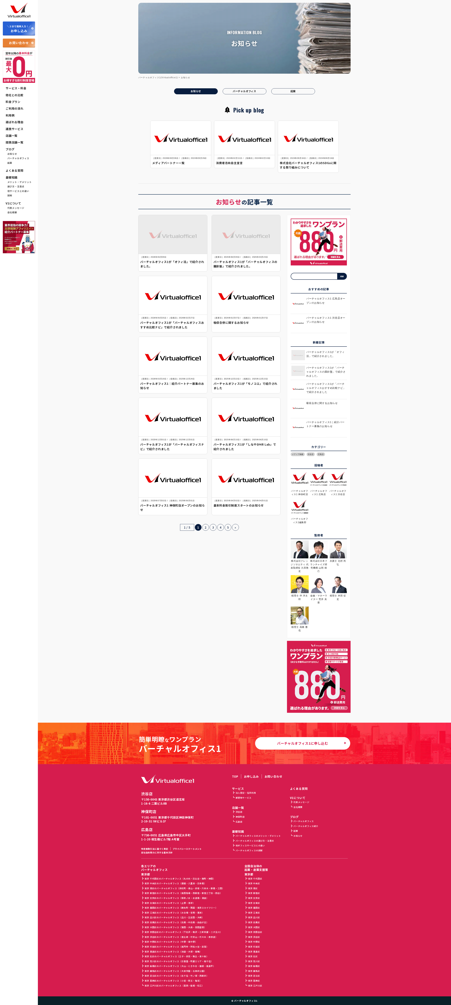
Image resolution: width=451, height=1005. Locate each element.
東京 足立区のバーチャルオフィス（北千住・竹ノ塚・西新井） (176, 975)
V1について (13, 203)
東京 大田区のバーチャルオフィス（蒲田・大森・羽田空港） (175, 927)
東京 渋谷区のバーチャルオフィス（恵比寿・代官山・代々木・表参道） (181, 936)
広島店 (321, 454)
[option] (181, 144)
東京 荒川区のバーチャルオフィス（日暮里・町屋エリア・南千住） (179, 961)
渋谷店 (310, 454)
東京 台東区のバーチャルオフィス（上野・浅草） (170, 902)
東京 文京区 (254, 897)
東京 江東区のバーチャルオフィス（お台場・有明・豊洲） (174, 912)
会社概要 (12, 212)
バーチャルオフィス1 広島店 (318, 493)
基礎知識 (11, 177)
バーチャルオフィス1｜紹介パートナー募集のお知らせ (325, 424)
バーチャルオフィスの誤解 (249, 850)
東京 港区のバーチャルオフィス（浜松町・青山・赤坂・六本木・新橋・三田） (184, 888)
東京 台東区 (254, 902)
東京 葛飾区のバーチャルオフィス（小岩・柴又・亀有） (173, 980)
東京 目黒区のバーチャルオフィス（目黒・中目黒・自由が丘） (176, 922)
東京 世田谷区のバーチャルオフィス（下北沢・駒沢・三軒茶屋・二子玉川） (183, 931)
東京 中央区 (254, 883)
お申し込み (19, 29)
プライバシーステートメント (187, 848)
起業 (9, 162)
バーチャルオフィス (18, 158)
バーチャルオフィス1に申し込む (302, 743)
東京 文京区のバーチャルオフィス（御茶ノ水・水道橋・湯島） (176, 897)
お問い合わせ (19, 43)
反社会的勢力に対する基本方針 (157, 852)
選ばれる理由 (14, 122)
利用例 (10, 115)
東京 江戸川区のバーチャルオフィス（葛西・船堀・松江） (174, 985)
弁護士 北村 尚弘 (338, 563)
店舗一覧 (11, 135)
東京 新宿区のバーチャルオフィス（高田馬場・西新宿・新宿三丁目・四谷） (183, 892)
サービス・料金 (16, 88)
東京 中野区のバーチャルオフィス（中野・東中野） (171, 941)
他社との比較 (14, 95)
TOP (235, 776)
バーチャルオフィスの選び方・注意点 (255, 840)
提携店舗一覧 (14, 142)
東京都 (249, 874)
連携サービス (14, 129)
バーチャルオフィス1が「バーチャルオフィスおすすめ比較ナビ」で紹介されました (325, 388)
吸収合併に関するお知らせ (322, 403)
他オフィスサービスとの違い (250, 845)
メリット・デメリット (19, 182)
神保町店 (148, 811)
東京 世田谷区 (255, 931)
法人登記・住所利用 (246, 792)
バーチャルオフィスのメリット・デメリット (258, 835)
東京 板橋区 (254, 965)
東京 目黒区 (254, 922)
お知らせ (12, 153)
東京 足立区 (254, 975)
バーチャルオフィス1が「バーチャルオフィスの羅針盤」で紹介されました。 (325, 371)
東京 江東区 (254, 912)
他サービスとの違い (18, 191)
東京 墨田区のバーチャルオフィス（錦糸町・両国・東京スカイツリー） (181, 907)
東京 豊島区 (254, 951)
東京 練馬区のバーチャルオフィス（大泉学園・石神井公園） (175, 970)
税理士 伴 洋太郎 (299, 597)
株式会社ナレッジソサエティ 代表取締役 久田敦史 (299, 566)
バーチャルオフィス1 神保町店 (299, 493)
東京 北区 (253, 956)
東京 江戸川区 (255, 985)
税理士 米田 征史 (338, 597)
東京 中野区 (254, 941)
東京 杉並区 (254, 946)
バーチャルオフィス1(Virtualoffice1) (158, 77)
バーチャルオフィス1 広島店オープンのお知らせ (325, 300)
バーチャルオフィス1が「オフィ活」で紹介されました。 (325, 354)
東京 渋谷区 (254, 936)
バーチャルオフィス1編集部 (299, 520)
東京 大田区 (254, 927)
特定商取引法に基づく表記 (154, 848)
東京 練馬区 (254, 970)
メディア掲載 (297, 454)
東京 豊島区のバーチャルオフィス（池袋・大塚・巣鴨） (173, 951)
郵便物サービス (243, 797)
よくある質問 (14, 170)
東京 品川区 (254, 917)
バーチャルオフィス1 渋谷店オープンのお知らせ (325, 320)
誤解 (9, 195)
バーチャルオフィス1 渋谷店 (338, 493)
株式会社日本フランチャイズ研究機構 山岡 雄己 (318, 566)
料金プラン (13, 102)
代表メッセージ (15, 208)
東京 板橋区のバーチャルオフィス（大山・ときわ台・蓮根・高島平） (180, 965)
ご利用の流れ (14, 108)
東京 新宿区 (254, 892)
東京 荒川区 (254, 961)
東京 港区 (253, 888)
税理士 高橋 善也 (299, 629)
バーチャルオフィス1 (246, 1000)
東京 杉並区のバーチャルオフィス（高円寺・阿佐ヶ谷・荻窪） (176, 946)
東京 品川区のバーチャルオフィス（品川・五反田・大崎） (174, 917)
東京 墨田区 (254, 907)
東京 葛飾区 (254, 980)
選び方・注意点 (15, 186)
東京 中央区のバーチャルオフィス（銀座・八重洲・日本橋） (175, 883)
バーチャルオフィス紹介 (306, 826)
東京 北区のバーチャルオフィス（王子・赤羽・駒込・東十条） (176, 956)
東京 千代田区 (255, 878)
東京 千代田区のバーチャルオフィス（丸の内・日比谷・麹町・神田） (180, 878)
